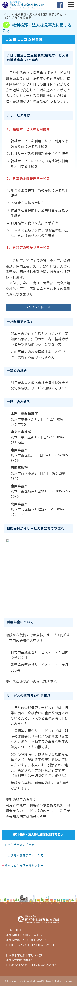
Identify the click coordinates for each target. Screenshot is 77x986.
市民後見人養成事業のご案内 (24, 855)
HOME (6, 14)
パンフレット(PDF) (38, 307)
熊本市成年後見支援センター (24, 866)
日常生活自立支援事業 (20, 845)
